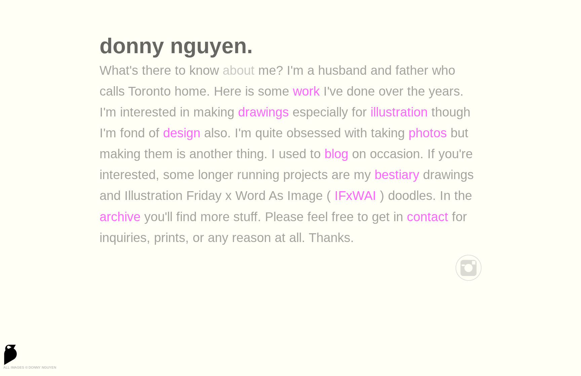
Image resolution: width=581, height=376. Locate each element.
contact (427, 216)
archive (120, 216)
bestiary (397, 174)
